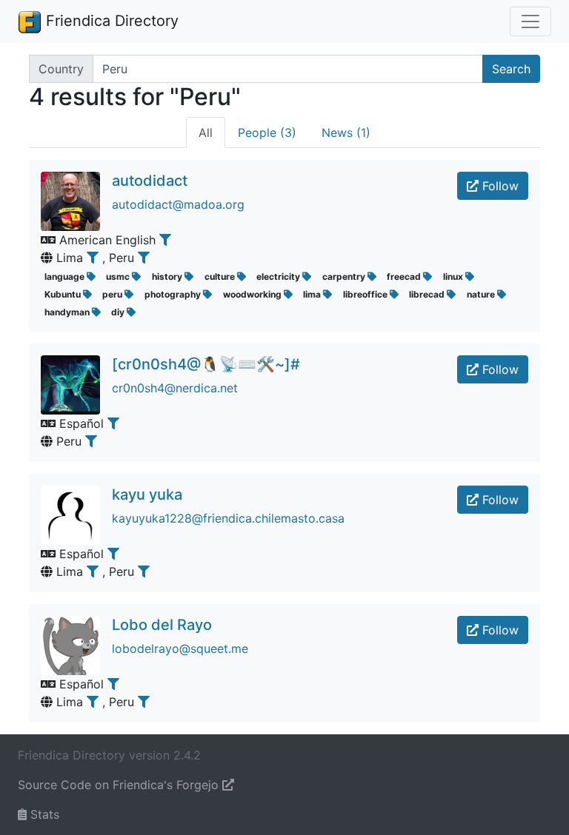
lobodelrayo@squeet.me (180, 648)
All (206, 132)
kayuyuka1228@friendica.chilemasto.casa (228, 518)
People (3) (267, 132)
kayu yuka (147, 494)
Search (511, 68)
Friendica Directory (110, 21)
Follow (499, 185)
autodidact (149, 181)
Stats (43, 814)
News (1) (346, 132)
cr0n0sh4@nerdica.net (175, 387)
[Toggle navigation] (530, 21)
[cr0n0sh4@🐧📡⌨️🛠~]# (206, 364)
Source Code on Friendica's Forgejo (120, 784)
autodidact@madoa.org (178, 204)
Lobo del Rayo (162, 625)
